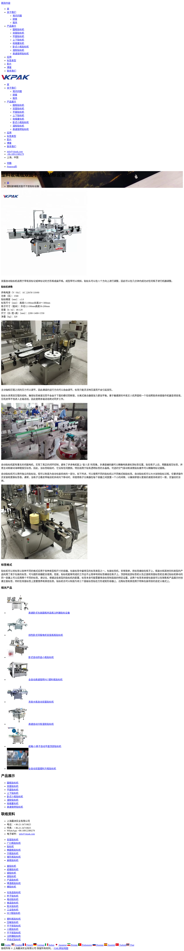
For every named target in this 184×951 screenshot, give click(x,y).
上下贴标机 (18, 40)
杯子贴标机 (12, 896)
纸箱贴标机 (12, 869)
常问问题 (17, 16)
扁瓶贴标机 (12, 860)
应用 (9, 57)
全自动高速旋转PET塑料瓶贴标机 (45, 679)
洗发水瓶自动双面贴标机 (41, 702)
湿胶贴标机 (18, 50)
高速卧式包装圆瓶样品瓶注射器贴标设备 (49, 613)
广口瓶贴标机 (14, 843)
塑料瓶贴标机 (14, 919)
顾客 (15, 19)
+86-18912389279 (15, 154)
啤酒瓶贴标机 (14, 883)
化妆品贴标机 (14, 892)
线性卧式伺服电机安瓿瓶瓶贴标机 (45, 635)
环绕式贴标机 (14, 939)
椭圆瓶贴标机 (14, 850)
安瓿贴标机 (12, 839)
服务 (15, 22)
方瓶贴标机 (12, 853)
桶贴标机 (11, 887)
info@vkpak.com (15, 151)
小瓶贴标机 (12, 929)
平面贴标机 (18, 36)
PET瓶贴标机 (13, 913)
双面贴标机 (18, 33)
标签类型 (11, 60)
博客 (9, 67)
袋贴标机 (11, 873)
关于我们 (11, 12)
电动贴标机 (12, 899)
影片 (9, 64)
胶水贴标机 (12, 906)
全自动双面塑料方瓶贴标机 (42, 768)
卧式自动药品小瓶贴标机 (41, 657)
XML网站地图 (61, 948)
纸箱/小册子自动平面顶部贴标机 (44, 746)
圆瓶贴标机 (18, 29)
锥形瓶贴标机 (14, 857)
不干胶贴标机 (14, 926)
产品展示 (11, 26)
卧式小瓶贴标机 (21, 47)
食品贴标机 (12, 903)
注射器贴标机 (14, 936)
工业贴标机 (12, 910)
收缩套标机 (18, 43)
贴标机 (10, 846)
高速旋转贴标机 (21, 53)
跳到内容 (5, 3)
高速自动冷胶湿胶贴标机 (41, 724)
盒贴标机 (11, 866)
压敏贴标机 (12, 922)
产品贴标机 (12, 880)
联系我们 (11, 71)
